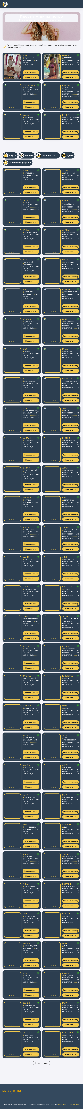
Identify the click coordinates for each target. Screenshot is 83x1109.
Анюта (65, 973)
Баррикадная (69, 322)
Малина (26, 765)
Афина (65, 943)
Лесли (26, 735)
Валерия (66, 85)
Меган (65, 1003)
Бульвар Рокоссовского (70, 739)
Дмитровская (69, 173)
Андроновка (29, 58)
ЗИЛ (65, 946)
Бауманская (29, 530)
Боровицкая (29, 88)
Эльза (65, 854)
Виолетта (67, 586)
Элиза (65, 468)
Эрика (26, 230)
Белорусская (29, 173)
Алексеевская (29, 649)
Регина (65, 115)
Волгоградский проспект (30, 471)
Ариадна (66, 824)
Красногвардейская (71, 381)
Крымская (68, 351)
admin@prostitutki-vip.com (68, 1104)
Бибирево (68, 767)
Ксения (26, 1003)
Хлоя (64, 735)
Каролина (27, 1032)
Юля (64, 497)
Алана (25, 854)
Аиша (65, 557)
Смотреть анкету (30, 72)
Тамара (66, 170)
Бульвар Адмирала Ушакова (71, 531)
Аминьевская (29, 381)
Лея (24, 378)
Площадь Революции (69, 204)
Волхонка (28, 203)
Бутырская (28, 857)
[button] (9, 77)
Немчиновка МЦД (31, 411)
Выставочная (69, 1035)
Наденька (67, 378)
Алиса (26, 55)
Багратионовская (71, 1005)
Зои (64, 408)
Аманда (26, 557)
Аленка (26, 170)
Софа (64, 705)
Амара (26, 115)
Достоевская (29, 886)
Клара (25, 586)
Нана (64, 795)
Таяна (25, 200)
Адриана (27, 705)
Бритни (66, 438)
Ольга (25, 616)
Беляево (27, 500)
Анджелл (27, 497)
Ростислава (29, 85)
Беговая (27, 976)
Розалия (66, 884)
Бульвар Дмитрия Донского (71, 620)
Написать (29, 77)
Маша (65, 259)
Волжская (28, 559)
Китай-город (69, 232)
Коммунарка (29, 916)
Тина (25, 884)
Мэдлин (27, 319)
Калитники (68, 411)
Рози (25, 408)
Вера (25, 259)
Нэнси (26, 824)
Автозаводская (30, 232)
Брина (26, 913)
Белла (25, 795)
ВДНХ (66, 827)
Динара (26, 468)
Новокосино (69, 440)
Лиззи (26, 646)
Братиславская (30, 589)
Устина (66, 616)
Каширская (28, 1035)
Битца (66, 678)
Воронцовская (30, 827)
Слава (65, 200)
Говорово (68, 58)
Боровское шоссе (71, 886)
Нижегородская (70, 292)
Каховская (28, 117)
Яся (24, 289)
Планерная (28, 440)
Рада (64, 319)
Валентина (67, 1032)
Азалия (26, 943)
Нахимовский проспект (69, 89)
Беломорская (69, 649)
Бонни (65, 55)
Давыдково (68, 976)
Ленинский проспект (28, 263)
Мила (65, 349)
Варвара (66, 289)
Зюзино (27, 351)
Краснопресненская (71, 117)
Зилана (66, 527)
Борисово (28, 767)
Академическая (30, 708)
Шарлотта (67, 676)
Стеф (25, 349)
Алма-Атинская (70, 797)
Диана (65, 230)
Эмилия (27, 438)
